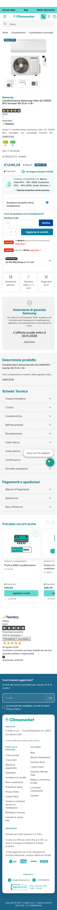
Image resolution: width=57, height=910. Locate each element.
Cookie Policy (12, 796)
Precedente (9, 638)
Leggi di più (8, 136)
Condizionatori (18, 32)
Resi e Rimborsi (14, 506)
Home (5, 32)
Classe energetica (15, 398)
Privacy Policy (12, 791)
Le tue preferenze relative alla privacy (22, 740)
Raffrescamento (14, 424)
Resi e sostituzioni (14, 782)
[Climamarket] (24, 16)
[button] (48, 522)
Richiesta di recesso (15, 812)
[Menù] (4, 16)
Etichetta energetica (16, 468)
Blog (32, 752)
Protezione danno (14, 787)
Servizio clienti (37, 762)
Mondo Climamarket (40, 757)
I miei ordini (11, 760)
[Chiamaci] (43, 16)
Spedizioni (10, 772)
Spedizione (11, 498)
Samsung (7, 97)
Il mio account (12, 755)
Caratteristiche (13, 416)
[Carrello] (54, 16)
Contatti (34, 795)
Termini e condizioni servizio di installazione (15, 804)
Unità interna (12, 442)
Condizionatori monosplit (41, 32)
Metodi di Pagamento (17, 489)
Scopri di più (29, 342)
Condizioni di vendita (15, 777)
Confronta (12, 599)
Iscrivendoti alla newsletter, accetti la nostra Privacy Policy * (28, 707)
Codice (9, 407)
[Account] (49, 16)
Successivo (23, 638)
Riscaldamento (13, 433)
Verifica (46, 223)
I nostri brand (37, 767)
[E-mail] (50, 698)
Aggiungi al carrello (37, 232)
